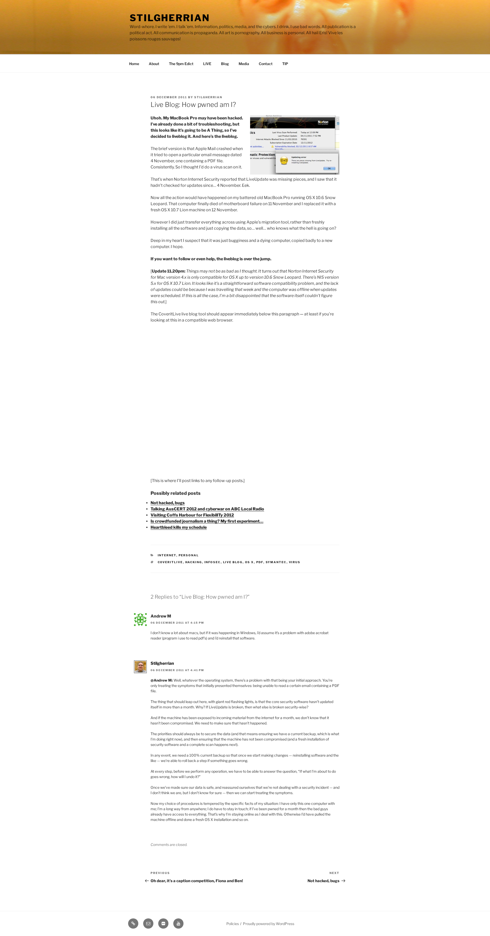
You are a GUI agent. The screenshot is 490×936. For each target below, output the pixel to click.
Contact (266, 63)
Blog (225, 63)
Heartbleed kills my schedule (179, 527)
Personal (189, 555)
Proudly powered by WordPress (268, 923)
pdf (259, 562)
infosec (212, 562)
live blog (233, 562)
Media (244, 63)
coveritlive (170, 562)
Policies (232, 923)
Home (134, 63)
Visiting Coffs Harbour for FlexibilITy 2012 (192, 515)
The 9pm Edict (181, 63)
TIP (285, 63)
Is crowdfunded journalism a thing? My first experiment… (207, 521)
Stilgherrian (170, 17)
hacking (193, 562)
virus (295, 562)
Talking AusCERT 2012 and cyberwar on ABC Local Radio (207, 509)
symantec (276, 562)
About (154, 63)
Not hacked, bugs (168, 502)
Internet (167, 555)
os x (249, 562)
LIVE (207, 63)
